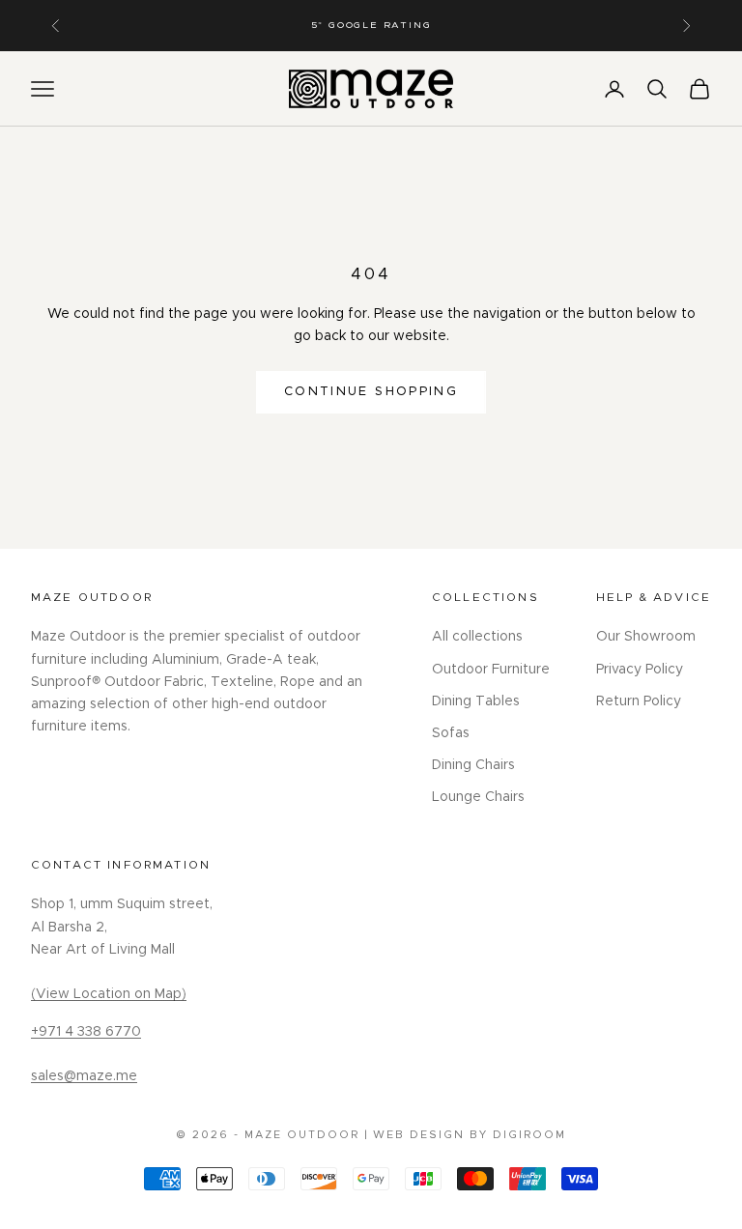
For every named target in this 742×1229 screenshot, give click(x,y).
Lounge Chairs (478, 797)
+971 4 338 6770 (86, 1032)
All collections (477, 636)
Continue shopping (371, 392)
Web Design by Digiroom (469, 1134)
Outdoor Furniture (491, 669)
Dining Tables (476, 701)
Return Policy (638, 701)
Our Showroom (646, 636)
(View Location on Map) (108, 994)
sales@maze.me (84, 1076)
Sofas (451, 733)
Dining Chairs (473, 765)
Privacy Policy (639, 669)
